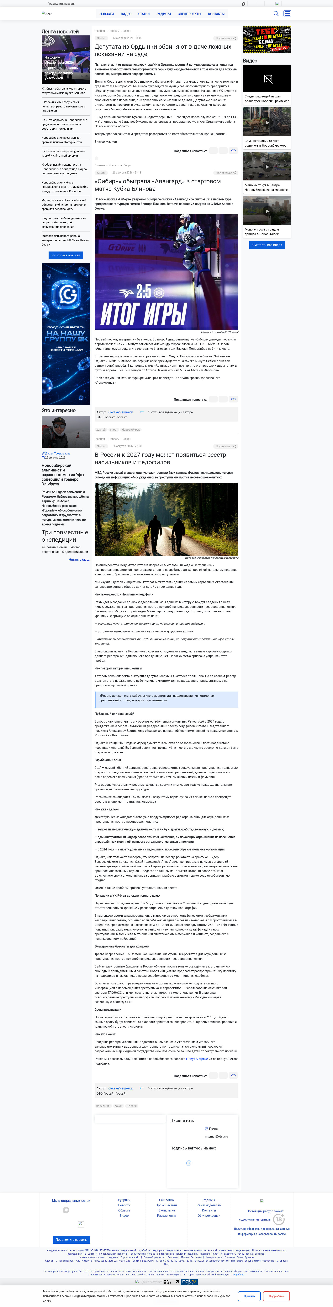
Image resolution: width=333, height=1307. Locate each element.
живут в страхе (197, 1059)
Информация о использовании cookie (262, 1234)
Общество (166, 1200)
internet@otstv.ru (216, 1136)
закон (119, 1106)
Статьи (144, 14)
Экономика (166, 1210)
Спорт (127, 165)
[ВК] (213, 150)
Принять (249, 1296)
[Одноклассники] (223, 150)
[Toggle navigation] (287, 13)
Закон (127, 30)
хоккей (101, 429)
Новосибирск (131, 429)
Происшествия (166, 1205)
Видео (126, 14)
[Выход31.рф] (267, 39)
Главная (100, 30)
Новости (107, 14)
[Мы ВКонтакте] (66, 333)
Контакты (216, 14)
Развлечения (166, 1215)
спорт (114, 429)
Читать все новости (66, 255)
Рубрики (124, 1200)
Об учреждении (209, 1215)
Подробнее (276, 1296)
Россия (132, 1106)
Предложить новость (61, 3)
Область (124, 1210)
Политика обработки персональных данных (262, 1228)
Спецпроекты (189, 14)
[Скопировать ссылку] (233, 150)
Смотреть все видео (267, 245)
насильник (103, 1106)
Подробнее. (238, 1274)
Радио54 (164, 14)
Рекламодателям (209, 1205)
